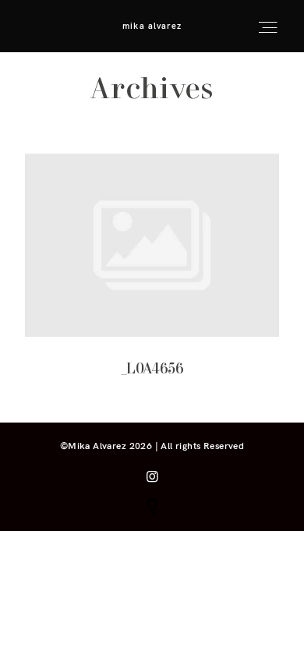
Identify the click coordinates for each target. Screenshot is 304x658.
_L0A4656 (152, 276)
